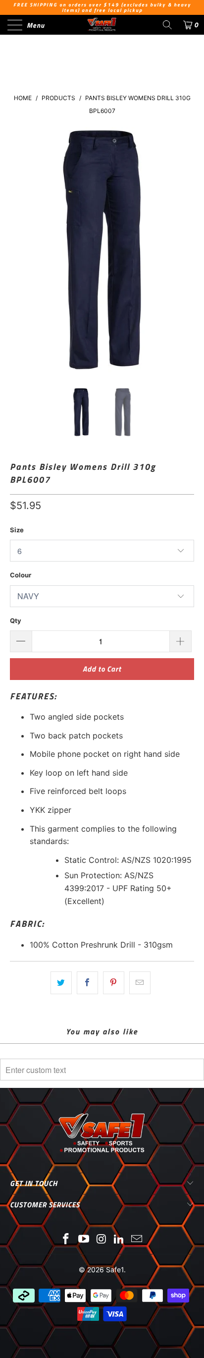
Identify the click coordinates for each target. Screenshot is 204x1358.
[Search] (167, 25)
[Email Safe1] (137, 1240)
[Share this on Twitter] (61, 982)
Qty (15, 620)
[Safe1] (102, 25)
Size (17, 530)
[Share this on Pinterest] (113, 982)
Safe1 (115, 1269)
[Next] (185, 250)
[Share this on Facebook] (87, 982)
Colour (20, 575)
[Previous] (19, 250)
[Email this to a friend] (140, 982)
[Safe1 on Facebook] (66, 1240)
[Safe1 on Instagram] (101, 1240)
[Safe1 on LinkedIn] (119, 1240)
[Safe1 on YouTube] (83, 1240)
